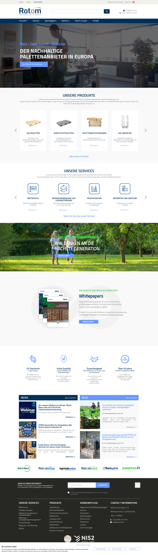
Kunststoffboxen (56, 522)
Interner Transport (56, 530)
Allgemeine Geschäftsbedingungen (93, 507)
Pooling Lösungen (26, 510)
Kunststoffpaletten (56, 510)
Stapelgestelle (55, 519)
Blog (28, 2)
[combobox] (80, 11)
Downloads (84, 513)
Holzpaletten (54, 507)
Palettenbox (54, 525)
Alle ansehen (70, 398)
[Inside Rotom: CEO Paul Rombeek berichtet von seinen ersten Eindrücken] (27, 450)
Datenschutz (85, 519)
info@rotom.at (131, 10)
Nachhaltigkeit (85, 516)
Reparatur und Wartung (28, 525)
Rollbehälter (54, 516)
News (21, 2)
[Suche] (107, 11)
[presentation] (14, 130)
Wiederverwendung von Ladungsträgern (28, 514)
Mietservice (23, 507)
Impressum (84, 522)
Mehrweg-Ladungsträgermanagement (30, 519)
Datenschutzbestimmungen (83, 545)
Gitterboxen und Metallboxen (60, 528)
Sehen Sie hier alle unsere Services (79, 215)
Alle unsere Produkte (79, 156)
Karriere (83, 510)
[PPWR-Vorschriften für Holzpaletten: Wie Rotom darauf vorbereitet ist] (27, 430)
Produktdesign (24, 522)
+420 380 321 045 (129, 13)
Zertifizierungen (86, 528)
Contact (83, 525)
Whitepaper (38, 2)
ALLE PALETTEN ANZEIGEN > (34, 64)
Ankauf (21, 528)
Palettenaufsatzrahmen (58, 513)
